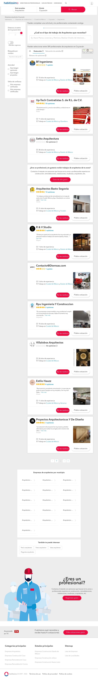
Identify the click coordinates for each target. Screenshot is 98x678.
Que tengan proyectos (14, 74)
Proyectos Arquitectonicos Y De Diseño (60, 419)
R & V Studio (43, 227)
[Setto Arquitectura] (32, 140)
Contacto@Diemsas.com (51, 266)
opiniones (50, 103)
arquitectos (26, 547)
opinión (49, 65)
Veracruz (63, 403)
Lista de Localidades (72, 656)
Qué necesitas (20, 8)
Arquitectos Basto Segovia (52, 189)
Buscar (74, 9)
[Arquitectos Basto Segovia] (32, 190)
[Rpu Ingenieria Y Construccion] (32, 305)
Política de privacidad (49, 674)
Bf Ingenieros (44, 62)
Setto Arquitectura (47, 139)
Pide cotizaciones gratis (75, 632)
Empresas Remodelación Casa (15, 660)
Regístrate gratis (72, 598)
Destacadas (38, 51)
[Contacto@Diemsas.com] (32, 267)
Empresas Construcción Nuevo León (47, 662)
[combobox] (25, 9)
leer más (43, 200)
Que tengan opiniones (14, 69)
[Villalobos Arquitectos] (32, 344)
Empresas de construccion (24, 19)
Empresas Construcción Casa (15, 656)
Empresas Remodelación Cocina (16, 664)
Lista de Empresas (71, 651)
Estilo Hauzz (43, 381)
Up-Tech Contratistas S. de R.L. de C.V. (59, 100)
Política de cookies (65, 674)
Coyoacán (52, 19)
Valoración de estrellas (53, 51)
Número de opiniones (36, 55)
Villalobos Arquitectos (49, 342)
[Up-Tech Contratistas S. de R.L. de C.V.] (32, 102)
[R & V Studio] (32, 229)
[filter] (15, 33)
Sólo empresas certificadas (15, 91)
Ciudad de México (40, 19)
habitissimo (8, 19)
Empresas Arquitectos (12, 651)
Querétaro (64, 121)
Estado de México (66, 80)
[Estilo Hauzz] (32, 382)
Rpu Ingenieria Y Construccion (54, 304)
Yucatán (63, 211)
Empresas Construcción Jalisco (46, 658)
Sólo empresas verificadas (15, 86)
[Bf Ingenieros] (32, 63)
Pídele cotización (80, 91)
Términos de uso (35, 674)
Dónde (41, 8)
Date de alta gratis (60, 179)
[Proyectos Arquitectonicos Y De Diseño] (32, 421)
